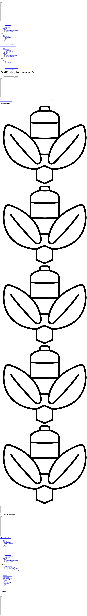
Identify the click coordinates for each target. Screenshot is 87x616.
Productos (5, 28)
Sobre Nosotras (6, 24)
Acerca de (5, 586)
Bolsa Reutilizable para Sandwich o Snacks (11, 568)
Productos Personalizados (7, 578)
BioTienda (5, 588)
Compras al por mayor (9, 31)
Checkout (4, 584)
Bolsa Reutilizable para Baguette (9, 569)
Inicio (4, 22)
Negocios (4, 29)
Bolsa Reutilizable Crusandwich (9, 567)
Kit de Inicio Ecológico (7, 566)
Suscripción (5, 575)
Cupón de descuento (6, 573)
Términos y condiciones (7, 576)
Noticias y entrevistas (9, 26)
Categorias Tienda (6, 579)
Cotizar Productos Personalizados (11, 30)
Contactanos (7, 27)
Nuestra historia (8, 25)
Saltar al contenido (3, 0)
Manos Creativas (5, 538)
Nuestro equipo (6, 583)
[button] (43, 33)
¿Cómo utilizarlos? (6, 577)
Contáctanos (5, 585)
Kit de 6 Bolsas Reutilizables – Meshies (10, 571)
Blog (4, 581)
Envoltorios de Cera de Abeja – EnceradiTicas (11, 570)
